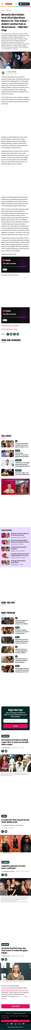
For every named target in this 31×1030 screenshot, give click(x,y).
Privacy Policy (25, 1015)
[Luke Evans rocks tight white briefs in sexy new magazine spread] (7, 463)
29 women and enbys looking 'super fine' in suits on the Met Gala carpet (14, 742)
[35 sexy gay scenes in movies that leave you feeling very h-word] (7, 669)
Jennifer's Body (13, 990)
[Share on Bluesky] (17, 334)
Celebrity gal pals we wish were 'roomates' (13, 867)
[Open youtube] (23, 1023)
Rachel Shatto (6, 747)
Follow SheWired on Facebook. (10, 325)
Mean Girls (22, 990)
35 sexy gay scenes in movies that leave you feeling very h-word (22, 670)
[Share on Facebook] (8, 334)
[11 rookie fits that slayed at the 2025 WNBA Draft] (15, 843)
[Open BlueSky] (11, 1023)
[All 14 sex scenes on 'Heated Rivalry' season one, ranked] (7, 621)
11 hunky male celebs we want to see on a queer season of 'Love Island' (22, 446)
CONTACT (8, 1014)
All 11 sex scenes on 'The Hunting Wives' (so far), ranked (21, 650)
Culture (17, 450)
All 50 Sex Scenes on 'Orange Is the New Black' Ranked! (21, 660)
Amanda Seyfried (6, 988)
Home (3, 10)
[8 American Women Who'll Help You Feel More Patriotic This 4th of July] (5, 542)
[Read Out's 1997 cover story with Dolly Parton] (7, 472)
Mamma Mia (5, 990)
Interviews (5, 944)
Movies (17, 627)
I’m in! (15, 726)
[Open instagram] (19, 1023)
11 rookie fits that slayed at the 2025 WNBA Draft (15, 821)
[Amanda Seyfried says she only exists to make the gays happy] (15, 971)
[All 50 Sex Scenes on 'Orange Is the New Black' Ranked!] (7, 659)
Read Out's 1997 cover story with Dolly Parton (22, 473)
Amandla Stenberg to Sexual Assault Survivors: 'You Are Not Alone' (20, 555)
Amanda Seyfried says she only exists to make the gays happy (14, 950)
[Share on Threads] (14, 334)
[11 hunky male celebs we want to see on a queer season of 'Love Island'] (7, 444)
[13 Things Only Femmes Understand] (5, 562)
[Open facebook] (7, 1023)
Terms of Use (6, 1017)
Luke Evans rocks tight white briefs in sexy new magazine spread (22, 464)
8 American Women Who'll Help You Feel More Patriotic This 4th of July (20, 541)
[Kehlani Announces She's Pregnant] (5, 549)
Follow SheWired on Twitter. (9, 329)
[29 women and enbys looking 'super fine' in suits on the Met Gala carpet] (15, 763)
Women (8, 10)
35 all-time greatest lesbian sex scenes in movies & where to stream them (21, 642)
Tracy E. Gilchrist (12, 71)
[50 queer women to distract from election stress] (5, 535)
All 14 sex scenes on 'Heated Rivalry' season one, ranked (21, 622)
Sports (4, 816)
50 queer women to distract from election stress (20, 534)
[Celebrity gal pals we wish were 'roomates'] (15, 887)
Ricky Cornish (6, 956)
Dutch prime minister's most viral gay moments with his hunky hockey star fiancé (22, 456)
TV (16, 441)
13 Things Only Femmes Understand (18, 561)
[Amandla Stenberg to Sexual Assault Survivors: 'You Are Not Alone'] (5, 556)
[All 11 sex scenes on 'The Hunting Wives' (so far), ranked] (7, 650)
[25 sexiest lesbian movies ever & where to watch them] (7, 630)
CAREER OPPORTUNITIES (19, 1014)
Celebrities (18, 460)
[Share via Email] (11, 334)
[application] (15, 487)
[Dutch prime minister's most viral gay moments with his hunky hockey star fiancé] (7, 453)
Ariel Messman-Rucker (8, 825)
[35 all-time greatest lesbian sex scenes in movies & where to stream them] (7, 640)
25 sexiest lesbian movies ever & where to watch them (22, 631)
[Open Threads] (15, 1023)
